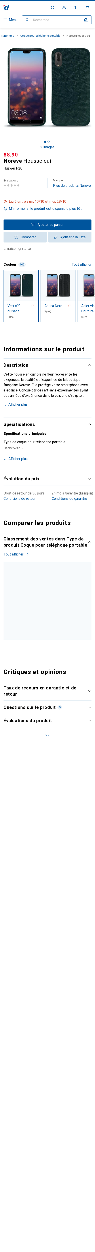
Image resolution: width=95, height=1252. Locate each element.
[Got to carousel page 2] (49, 142)
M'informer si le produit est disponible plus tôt (45, 208)
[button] (47, 201)
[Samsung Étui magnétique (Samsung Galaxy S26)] (57, 608)
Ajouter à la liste (73, 237)
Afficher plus (18, 404)
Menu (13, 20)
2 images (47, 147)
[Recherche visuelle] (86, 19)
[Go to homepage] (7, 7)
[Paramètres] (52, 7)
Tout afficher (81, 264)
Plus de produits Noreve (72, 183)
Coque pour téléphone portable (40, 35)
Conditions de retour (20, 498)
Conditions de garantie (69, 498)
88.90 (11, 155)
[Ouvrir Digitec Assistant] (75, 7)
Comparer (28, 237)
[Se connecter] (64, 7)
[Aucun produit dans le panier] (87, 7)
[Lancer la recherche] (27, 20)
